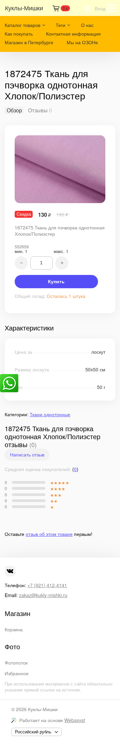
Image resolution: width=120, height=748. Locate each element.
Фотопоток (16, 662)
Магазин (17, 613)
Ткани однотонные (50, 414)
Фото (12, 646)
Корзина (14, 629)
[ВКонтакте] (10, 571)
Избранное (17, 673)
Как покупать (19, 33)
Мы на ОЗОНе (82, 42)
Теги (60, 25)
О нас (87, 25)
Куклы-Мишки (43, 709)
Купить (56, 281)
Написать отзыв (27, 454)
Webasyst (74, 720)
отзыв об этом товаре (49, 534)
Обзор (14, 110)
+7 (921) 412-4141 (47, 585)
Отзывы (38, 110)
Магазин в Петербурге (29, 42)
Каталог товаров (22, 25)
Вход (100, 8)
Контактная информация (73, 33)
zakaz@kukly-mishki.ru (43, 595)
